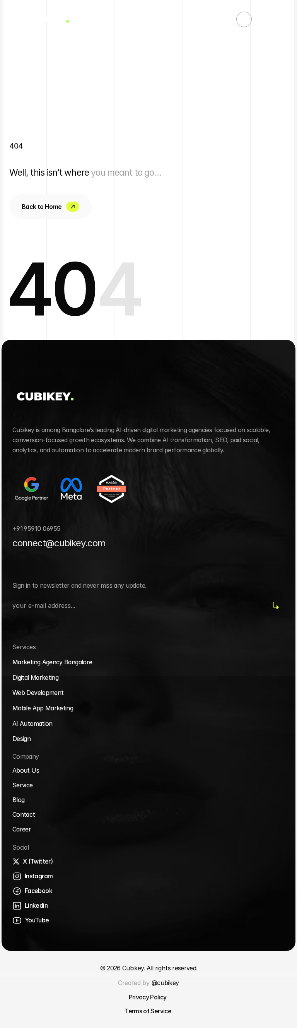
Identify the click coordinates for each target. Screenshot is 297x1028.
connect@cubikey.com (59, 543)
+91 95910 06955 (36, 528)
